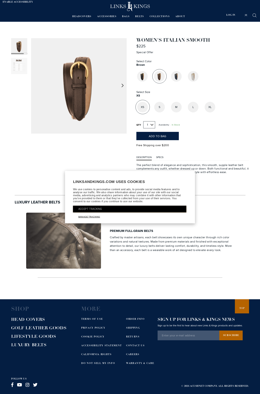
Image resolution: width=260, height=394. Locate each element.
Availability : (164, 125)
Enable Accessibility (18, 2)
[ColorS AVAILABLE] (142, 76)
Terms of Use (92, 319)
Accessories (106, 17)
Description (144, 157)
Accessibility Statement (101, 346)
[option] (79, 86)
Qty (138, 125)
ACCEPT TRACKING (90, 208)
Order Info (135, 319)
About (180, 17)
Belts (139, 17)
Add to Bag (157, 136)
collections (160, 17)
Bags (125, 17)
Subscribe (231, 335)
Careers (132, 355)
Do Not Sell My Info (98, 363)
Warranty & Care (140, 363)
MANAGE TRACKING (89, 216)
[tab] (243, 15)
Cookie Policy (93, 337)
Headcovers (81, 17)
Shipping (133, 328)
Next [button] (123, 86)
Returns (133, 337)
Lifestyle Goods (33, 337)
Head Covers (28, 320)
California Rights (96, 355)
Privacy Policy (93, 328)
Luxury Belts (29, 345)
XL (210, 107)
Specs (159, 157)
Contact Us (135, 346)
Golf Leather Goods (39, 328)
